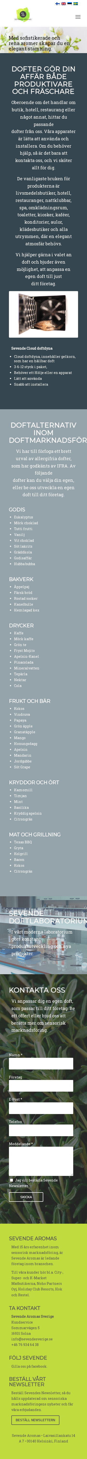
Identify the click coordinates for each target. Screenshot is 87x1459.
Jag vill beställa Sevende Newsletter (33, 1183)
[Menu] (77, 17)
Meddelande (21, 1144)
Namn (15, 1055)
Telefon (15, 1121)
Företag (15, 1077)
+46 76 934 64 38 (25, 1344)
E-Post (15, 1099)
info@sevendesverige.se (32, 1339)
